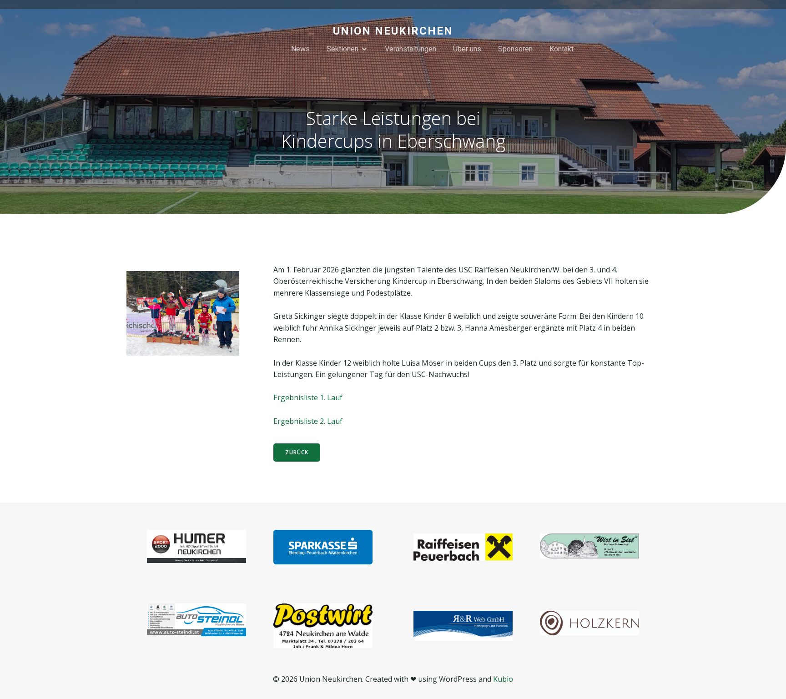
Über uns (467, 49)
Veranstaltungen (410, 49)
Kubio (503, 679)
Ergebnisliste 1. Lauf (308, 397)
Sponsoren (515, 49)
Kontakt (561, 49)
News (300, 49)
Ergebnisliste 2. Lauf (308, 421)
